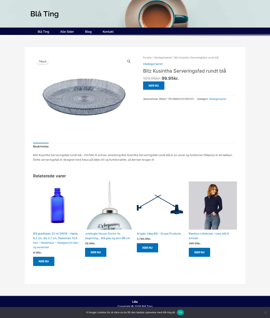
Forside (147, 57)
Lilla (135, 301)
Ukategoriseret (163, 57)
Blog (88, 31)
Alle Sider (67, 31)
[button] (129, 61)
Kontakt (108, 31)
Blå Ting (43, 31)
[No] (265, 312)
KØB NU (154, 85)
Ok (180, 312)
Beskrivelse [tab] (41, 146)
